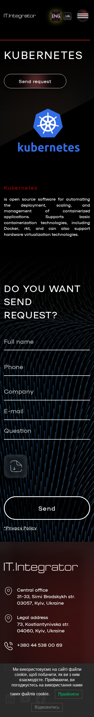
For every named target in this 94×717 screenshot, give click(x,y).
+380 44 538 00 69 (39, 645)
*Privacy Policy (20, 527)
